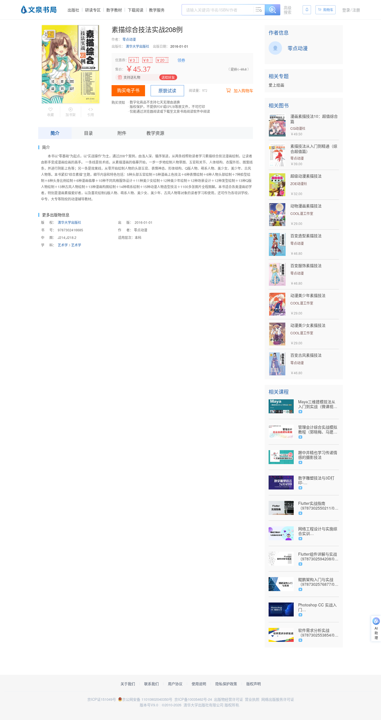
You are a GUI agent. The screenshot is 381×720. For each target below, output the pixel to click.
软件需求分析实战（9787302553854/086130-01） (318, 632)
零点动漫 (129, 39)
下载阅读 (135, 10)
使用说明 (199, 683)
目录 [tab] (88, 133)
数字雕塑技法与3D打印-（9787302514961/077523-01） (318, 480)
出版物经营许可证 (228, 699)
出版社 (73, 10)
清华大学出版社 (137, 46)
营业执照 (252, 699)
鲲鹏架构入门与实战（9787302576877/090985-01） (318, 582)
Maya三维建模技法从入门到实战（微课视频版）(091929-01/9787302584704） (317, 404)
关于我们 (127, 683)
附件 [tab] (121, 133)
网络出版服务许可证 (277, 699)
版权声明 (253, 683)
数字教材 (114, 10)
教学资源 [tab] (155, 133)
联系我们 (151, 683)
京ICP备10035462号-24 (193, 699)
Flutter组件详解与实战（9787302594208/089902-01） (318, 556)
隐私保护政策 (226, 683)
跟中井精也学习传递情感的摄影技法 (317, 455)
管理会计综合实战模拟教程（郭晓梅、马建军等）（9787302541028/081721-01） (318, 429)
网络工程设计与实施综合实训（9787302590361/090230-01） (318, 531)
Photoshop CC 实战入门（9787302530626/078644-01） (318, 607)
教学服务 (157, 10)
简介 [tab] (54, 133)
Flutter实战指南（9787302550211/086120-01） (318, 505)
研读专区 (93, 10)
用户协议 (175, 683)
